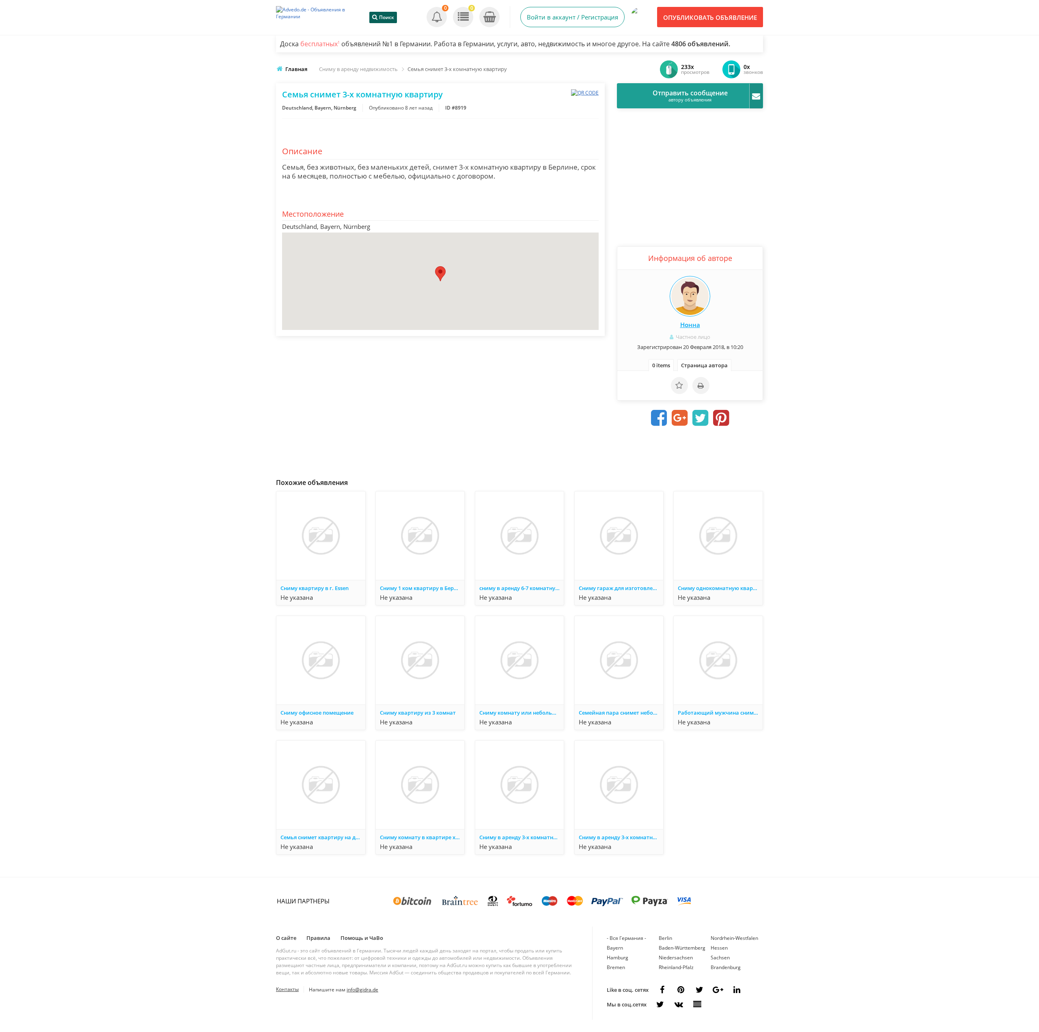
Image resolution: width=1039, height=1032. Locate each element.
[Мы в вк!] (678, 1004)
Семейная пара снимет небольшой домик (621, 712)
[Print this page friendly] (700, 385)
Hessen (719, 947)
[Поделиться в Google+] (718, 989)
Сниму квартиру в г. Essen (314, 588)
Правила (318, 938)
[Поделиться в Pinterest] (721, 418)
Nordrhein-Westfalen (734, 938)
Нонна (690, 325)
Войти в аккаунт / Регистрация (572, 17)
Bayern (615, 947)
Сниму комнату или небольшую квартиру (521, 712)
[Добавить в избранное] (679, 385)
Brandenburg (726, 967)
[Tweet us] (699, 989)
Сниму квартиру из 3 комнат (418, 712)
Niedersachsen (676, 957)
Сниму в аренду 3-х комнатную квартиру (521, 837)
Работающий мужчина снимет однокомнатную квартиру (720, 712)
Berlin (665, 938)
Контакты (287, 989)
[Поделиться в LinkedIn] (736, 989)
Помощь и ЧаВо (362, 938)
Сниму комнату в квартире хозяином (422, 837)
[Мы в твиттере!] (660, 1004)
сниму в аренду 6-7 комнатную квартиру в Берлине (521, 588)
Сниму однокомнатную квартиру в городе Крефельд (720, 588)
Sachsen (720, 957)
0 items (661, 365)
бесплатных (320, 43)
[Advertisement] (440, 405)
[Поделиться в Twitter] (700, 418)
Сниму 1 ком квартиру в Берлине (422, 588)
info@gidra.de (362, 989)
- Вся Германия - (626, 938)
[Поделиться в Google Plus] (679, 418)
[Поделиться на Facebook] (659, 418)
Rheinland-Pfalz (676, 967)
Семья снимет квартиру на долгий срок (322, 837)
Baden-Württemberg (682, 947)
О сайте (286, 938)
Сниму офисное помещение (317, 712)
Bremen (616, 967)
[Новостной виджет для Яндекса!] (697, 1004)
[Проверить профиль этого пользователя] (690, 296)
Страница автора (704, 365)
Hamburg (617, 957)
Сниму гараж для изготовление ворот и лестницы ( (621, 588)
